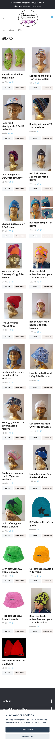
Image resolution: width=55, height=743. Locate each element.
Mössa (11, 30)
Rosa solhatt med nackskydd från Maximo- (39, 324)
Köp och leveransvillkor (14, 709)
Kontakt (6, 700)
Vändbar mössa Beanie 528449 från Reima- (13, 274)
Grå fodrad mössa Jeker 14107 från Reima (39, 176)
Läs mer (7, 88)
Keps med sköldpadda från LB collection (13, 126)
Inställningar (27, 736)
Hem (3, 30)
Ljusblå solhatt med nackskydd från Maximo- (13, 375)
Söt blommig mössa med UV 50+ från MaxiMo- (13, 476)
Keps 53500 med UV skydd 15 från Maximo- (13, 425)
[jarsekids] (28, 18)
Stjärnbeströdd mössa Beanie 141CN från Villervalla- (40, 274)
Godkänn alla (27, 730)
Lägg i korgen (19, 88)
